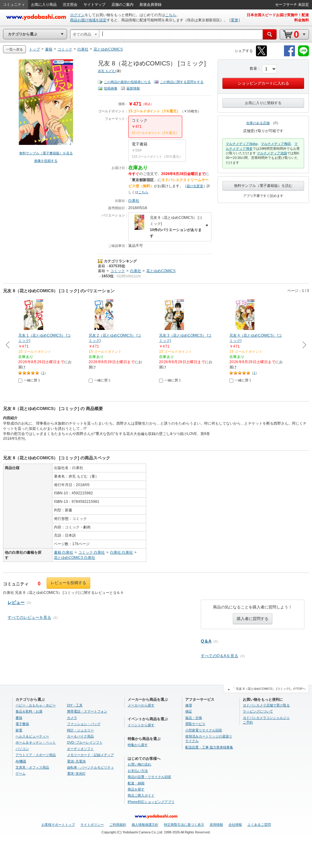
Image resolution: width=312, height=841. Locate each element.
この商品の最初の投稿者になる (127, 82)
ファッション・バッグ (84, 724)
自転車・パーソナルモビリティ (90, 767)
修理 (188, 705)
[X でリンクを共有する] (261, 55)
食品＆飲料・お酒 (29, 711)
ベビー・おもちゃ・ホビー (36, 705)
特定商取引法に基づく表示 (184, 824)
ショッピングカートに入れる (263, 83)
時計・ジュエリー (80, 730)
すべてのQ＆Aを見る (219, 656)
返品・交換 (193, 718)
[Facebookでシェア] (289, 55)
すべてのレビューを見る (29, 617)
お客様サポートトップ (58, 824)
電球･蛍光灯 (76, 773)
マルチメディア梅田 (276, 143)
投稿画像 (110, 88)
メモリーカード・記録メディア (90, 755)
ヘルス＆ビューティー (32, 736)
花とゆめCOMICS (161, 271)
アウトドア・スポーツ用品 (36, 755)
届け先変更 (194, 186)
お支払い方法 (138, 771)
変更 (234, 20)
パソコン (22, 749)
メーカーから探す (141, 705)
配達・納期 (136, 783)
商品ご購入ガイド (141, 795)
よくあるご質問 (259, 824)
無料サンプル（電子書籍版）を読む (263, 186)
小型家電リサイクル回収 (203, 730)
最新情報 (133, 88)
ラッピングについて (258, 711)
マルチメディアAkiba (241, 143)
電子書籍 (22, 724)
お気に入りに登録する (263, 103)
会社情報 (235, 824)
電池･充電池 (76, 761)
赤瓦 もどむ (106, 71)
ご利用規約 (117, 824)
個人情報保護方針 (145, 824)
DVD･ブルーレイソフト (85, 742)
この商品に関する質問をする (182, 82)
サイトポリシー (92, 824)
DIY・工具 (75, 705)
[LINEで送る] (303, 55)
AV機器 (21, 761)
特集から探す (138, 745)
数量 (253, 68)
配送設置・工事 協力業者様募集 (209, 747)
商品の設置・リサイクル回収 (149, 777)
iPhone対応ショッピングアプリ (151, 802)
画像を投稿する (46, 161)
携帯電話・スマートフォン (87, 711)
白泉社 (133, 200)
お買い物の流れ (139, 764)
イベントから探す (141, 725)
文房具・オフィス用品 (32, 767)
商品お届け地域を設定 (88, 20)
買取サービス (195, 724)
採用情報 (216, 824)
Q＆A (206, 641)
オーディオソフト (80, 749)
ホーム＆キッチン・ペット (36, 742)
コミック (117, 271)
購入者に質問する (252, 618)
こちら (170, 15)
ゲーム (21, 773)
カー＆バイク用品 (80, 736)
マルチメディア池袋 (272, 153)
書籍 (101, 266)
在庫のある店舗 (258, 123)
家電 (19, 730)
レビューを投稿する (68, 582)
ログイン (77, 15)
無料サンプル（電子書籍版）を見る (46, 153)
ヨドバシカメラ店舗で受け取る (266, 705)
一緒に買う (32, 380)
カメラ (72, 718)
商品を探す (136, 789)
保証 (188, 711)
